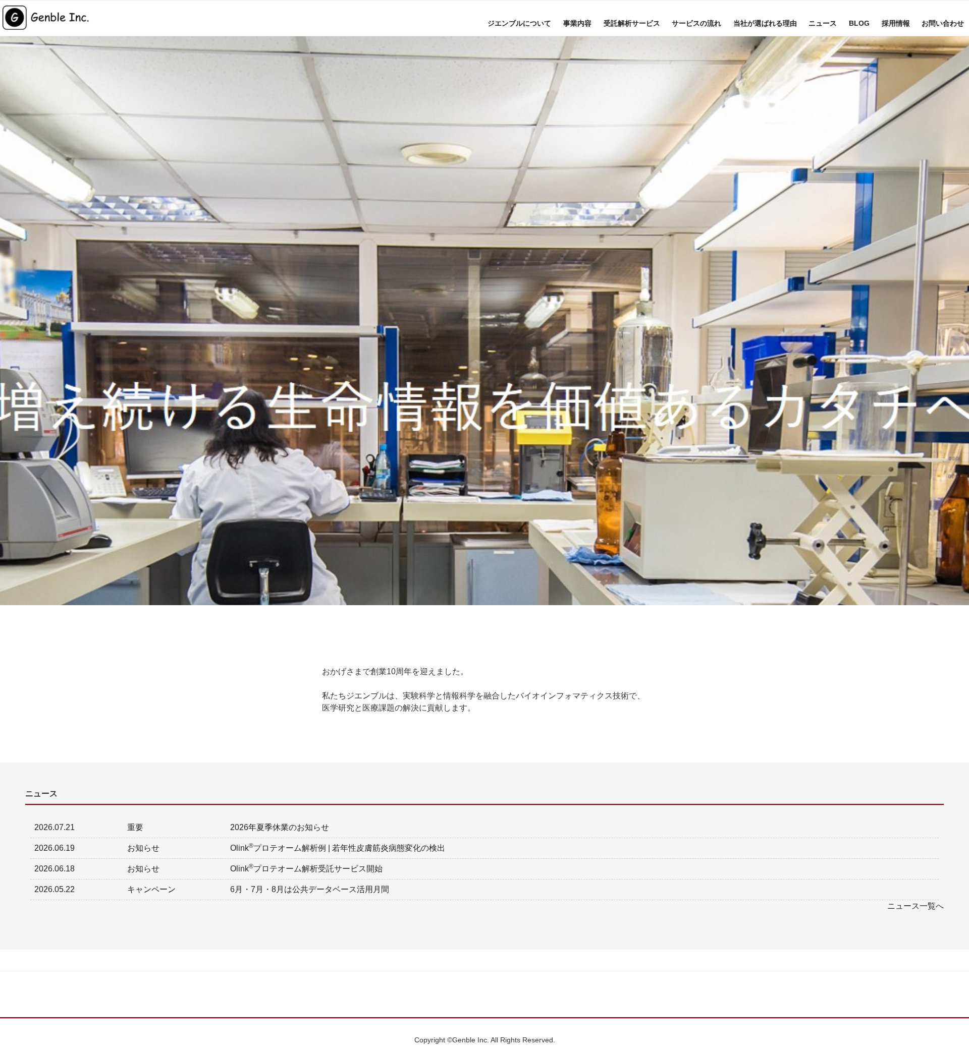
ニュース (823, 23)
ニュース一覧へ (915, 906)
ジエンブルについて (519, 23)
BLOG (859, 23)
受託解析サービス (632, 23)
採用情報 (896, 23)
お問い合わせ (943, 23)
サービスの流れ (696, 23)
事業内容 (577, 23)
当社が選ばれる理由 (765, 23)
